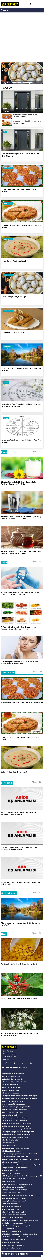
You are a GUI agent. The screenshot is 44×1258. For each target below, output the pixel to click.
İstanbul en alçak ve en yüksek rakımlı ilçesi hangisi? (20, 1220)
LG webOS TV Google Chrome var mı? (15, 1120)
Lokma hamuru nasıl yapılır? (12, 1206)
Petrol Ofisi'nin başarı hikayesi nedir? (15, 1237)
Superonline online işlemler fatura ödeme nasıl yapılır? (21, 1165)
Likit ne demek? (8, 1143)
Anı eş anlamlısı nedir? (11, 1115)
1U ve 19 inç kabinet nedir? (12, 1192)
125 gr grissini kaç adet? (11, 1209)
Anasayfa (4, 10)
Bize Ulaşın (6, 1059)
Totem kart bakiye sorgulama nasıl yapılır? (17, 1184)
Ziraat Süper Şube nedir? (11, 1242)
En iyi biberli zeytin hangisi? (12, 1151)
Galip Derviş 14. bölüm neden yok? (14, 1223)
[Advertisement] (22, 36)
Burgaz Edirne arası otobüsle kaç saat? (16, 1190)
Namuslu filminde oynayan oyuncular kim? (17, 1107)
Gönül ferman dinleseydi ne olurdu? (15, 1215)
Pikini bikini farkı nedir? (10, 1203)
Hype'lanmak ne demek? (11, 1093)
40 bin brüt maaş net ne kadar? (13, 1245)
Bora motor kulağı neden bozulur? (14, 1073)
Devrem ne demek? (9, 1181)
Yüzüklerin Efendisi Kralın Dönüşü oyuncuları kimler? (20, 1234)
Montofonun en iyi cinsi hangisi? (14, 1112)
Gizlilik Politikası (8, 1051)
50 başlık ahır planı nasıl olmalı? (14, 1240)
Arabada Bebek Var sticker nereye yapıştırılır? (18, 1134)
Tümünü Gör (37, 451)
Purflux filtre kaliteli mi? (11, 1140)
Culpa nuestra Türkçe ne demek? (14, 1104)
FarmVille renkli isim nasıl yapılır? (14, 1212)
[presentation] (2, 71)
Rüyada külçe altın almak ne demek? (15, 1109)
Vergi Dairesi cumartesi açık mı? (14, 1187)
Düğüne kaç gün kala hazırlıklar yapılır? (16, 1118)
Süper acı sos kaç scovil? (11, 1090)
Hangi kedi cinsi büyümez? (12, 1087)
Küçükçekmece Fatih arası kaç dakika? (16, 1168)
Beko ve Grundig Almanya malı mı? (14, 1082)
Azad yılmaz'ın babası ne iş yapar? (14, 1201)
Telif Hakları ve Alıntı (9, 1057)
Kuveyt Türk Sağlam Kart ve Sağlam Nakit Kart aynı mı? (21, 1195)
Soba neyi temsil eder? (11, 1170)
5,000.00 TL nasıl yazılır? (11, 1084)
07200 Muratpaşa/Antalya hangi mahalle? (17, 1126)
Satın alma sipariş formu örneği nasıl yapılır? (18, 1123)
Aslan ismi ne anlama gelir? (12, 1076)
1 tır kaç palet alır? (9, 1228)
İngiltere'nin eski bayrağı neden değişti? (16, 1226)
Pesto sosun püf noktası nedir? (14, 1217)
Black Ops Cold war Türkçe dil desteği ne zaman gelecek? (22, 1176)
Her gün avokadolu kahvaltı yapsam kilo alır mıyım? (20, 1095)
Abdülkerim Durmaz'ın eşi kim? (13, 1079)
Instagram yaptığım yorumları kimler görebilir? (18, 1132)
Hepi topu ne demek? (10, 1145)
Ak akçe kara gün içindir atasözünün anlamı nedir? (20, 1154)
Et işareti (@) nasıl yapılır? (12, 1231)
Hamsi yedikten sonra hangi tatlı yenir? (16, 1137)
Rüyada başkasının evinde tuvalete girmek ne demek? (21, 1159)
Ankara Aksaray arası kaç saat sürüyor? (16, 1148)
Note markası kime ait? (11, 1162)
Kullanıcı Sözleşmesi (9, 1054)
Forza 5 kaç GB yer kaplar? (12, 1173)
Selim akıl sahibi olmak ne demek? (14, 1198)
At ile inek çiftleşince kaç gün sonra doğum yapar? (20, 1098)
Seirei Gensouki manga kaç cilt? (13, 1101)
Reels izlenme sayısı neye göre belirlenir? (17, 1129)
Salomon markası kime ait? (12, 1248)
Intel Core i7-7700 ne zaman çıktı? (14, 1179)
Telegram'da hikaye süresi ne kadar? (15, 1156)
